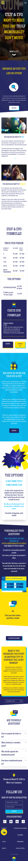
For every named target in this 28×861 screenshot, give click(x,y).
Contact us (20, 345)
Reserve (8, 344)
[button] (25, 3)
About (4, 848)
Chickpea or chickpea (20, 828)
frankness (20, 841)
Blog (4, 841)
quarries (20, 835)
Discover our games (14, 638)
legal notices (20, 848)
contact (4, 828)
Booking (14, 108)
